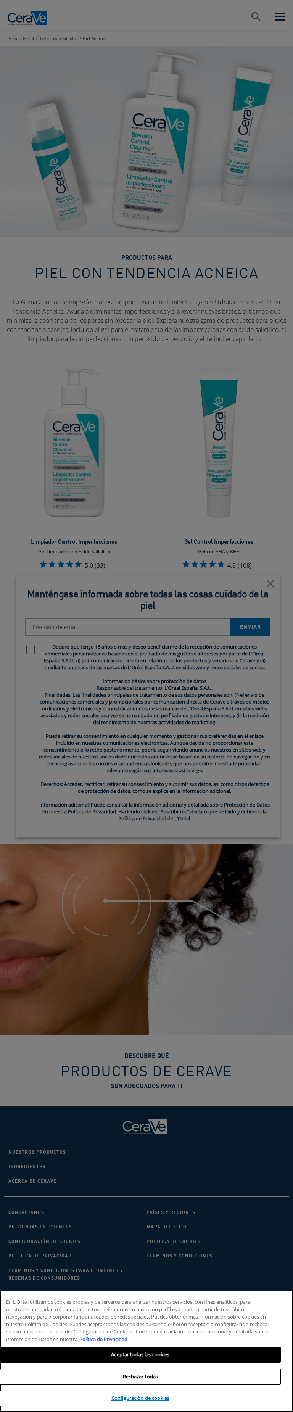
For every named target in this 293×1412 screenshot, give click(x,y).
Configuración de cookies (140, 1397)
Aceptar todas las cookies (140, 1354)
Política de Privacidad (103, 1339)
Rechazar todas (140, 1376)
